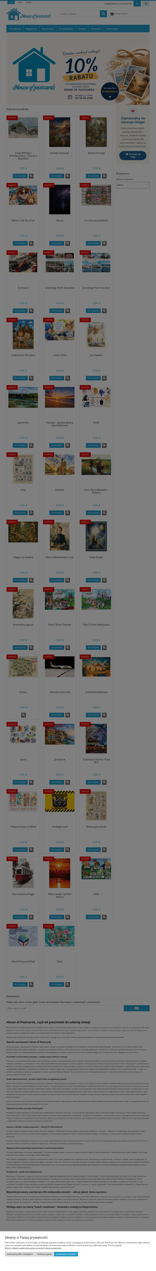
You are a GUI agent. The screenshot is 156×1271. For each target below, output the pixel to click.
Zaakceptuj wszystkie (66, 1254)
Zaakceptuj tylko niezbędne (20, 1254)
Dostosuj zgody (44, 1254)
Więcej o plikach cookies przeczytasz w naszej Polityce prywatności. (33, 1248)
